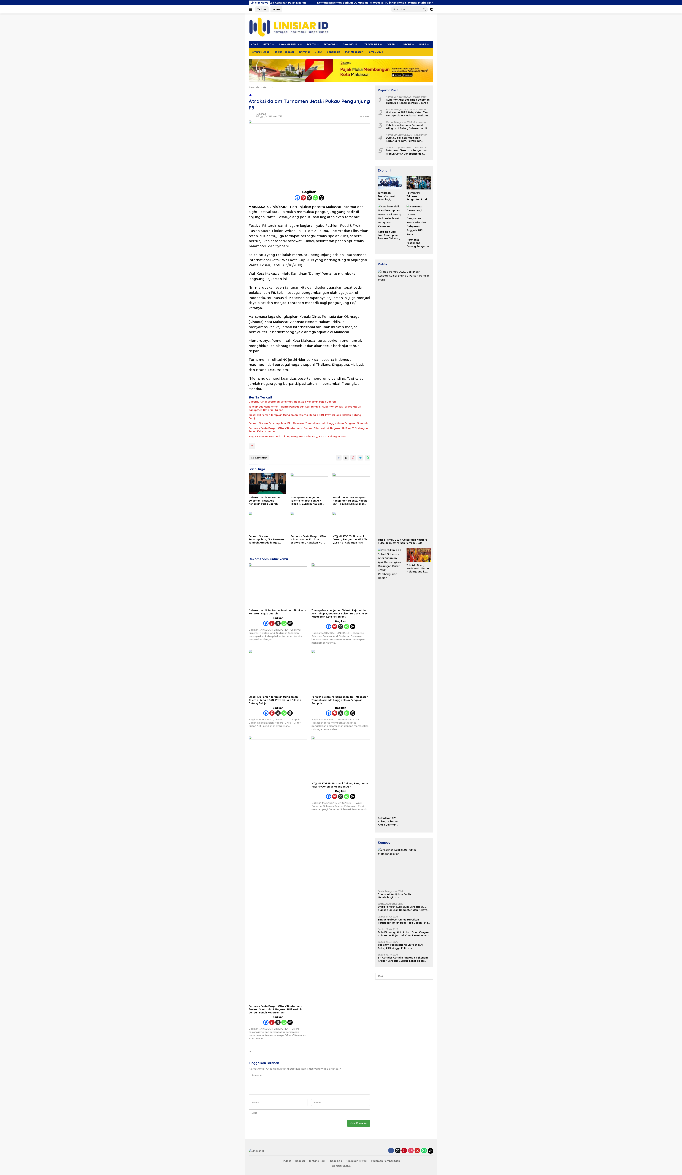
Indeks (276, 9)
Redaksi (300, 1161)
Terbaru (262, 9)
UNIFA (318, 51)
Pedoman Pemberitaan (385, 1161)
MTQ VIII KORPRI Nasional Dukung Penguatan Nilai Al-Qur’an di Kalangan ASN (297, 436)
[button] (424, 9)
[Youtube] (417, 1151)
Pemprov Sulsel (260, 51)
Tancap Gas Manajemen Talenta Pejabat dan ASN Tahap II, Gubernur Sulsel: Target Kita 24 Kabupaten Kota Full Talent (305, 408)
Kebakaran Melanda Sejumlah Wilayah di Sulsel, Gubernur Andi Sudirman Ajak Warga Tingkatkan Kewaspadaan (407, 127)
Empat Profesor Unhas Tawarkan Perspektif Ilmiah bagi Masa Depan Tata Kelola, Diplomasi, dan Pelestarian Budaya (403, 921)
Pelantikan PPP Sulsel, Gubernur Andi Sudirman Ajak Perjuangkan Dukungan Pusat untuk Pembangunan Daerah (389, 821)
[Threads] (321, 197)
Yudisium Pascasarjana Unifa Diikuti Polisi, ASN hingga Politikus (400, 946)
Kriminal (304, 51)
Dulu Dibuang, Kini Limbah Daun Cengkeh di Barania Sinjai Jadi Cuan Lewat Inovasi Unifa (404, 934)
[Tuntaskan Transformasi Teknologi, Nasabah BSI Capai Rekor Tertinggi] (390, 182)
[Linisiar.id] (289, 26)
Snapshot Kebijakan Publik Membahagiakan (394, 896)
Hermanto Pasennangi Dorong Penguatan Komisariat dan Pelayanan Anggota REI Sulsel (419, 243)
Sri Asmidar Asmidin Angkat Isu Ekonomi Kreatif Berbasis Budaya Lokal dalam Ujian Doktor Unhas (403, 959)
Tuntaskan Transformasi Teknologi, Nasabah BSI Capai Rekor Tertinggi (389, 196)
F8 (251, 446)
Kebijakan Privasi (356, 1161)
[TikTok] (430, 1151)
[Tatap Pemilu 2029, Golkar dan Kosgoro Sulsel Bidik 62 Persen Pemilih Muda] (404, 403)
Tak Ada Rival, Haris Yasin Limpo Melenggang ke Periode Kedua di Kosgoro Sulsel (418, 568)
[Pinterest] (303, 197)
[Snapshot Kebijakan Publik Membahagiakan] (404, 867)
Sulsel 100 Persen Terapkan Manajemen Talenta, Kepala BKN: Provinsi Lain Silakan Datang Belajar (305, 416)
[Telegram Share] (360, 458)
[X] (309, 197)
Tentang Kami (317, 1161)
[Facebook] (297, 197)
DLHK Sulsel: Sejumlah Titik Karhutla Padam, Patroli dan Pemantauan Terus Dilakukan (404, 139)
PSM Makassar (354, 51)
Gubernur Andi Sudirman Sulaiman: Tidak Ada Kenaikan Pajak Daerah (292, 401)
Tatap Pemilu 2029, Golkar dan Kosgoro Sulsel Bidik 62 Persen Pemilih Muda (402, 541)
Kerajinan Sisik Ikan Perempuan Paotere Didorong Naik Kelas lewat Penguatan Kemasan (389, 235)
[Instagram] (411, 1151)
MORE (422, 44)
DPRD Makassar (284, 51)
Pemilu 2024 (375, 51)
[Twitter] (397, 1151)
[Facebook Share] (339, 458)
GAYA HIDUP (350, 44)
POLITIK (311, 44)
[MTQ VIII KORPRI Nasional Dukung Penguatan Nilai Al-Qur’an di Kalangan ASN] (351, 522)
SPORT (407, 44)
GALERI (391, 44)
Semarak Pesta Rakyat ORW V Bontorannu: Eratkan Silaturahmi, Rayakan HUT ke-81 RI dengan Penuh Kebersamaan (308, 430)
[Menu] (251, 9)
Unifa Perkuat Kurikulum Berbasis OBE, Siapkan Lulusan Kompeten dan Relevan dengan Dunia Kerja (403, 908)
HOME (254, 44)
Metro (252, 95)
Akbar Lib (261, 114)
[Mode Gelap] (431, 9)
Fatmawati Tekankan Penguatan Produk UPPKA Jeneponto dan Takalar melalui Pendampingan (406, 152)
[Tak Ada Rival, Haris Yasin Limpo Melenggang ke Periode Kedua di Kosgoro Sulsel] (419, 555)
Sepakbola (333, 51)
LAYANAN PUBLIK (289, 44)
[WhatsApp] (424, 1151)
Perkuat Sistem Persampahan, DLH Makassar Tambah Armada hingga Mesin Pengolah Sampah (308, 423)
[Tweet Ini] (346, 458)
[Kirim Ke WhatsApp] (367, 458)
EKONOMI (329, 44)
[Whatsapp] (315, 197)
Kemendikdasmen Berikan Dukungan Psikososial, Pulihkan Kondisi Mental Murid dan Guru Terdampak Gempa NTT (309, 2)
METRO (267, 44)
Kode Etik (336, 1161)
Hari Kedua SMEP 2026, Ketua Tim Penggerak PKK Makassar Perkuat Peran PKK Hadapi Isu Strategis (407, 114)
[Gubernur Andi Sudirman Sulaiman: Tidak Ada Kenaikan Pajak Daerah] (267, 483)
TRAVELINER (371, 44)
